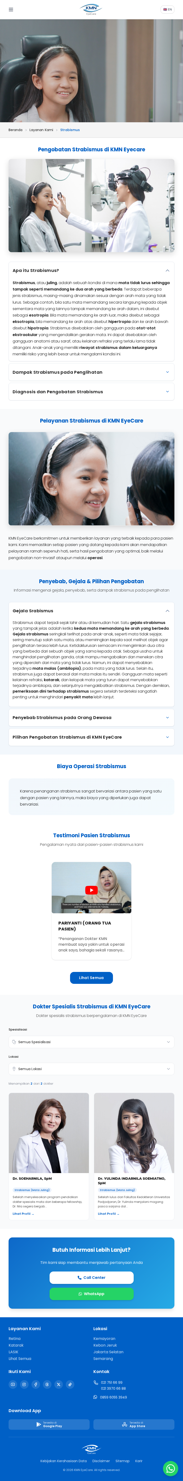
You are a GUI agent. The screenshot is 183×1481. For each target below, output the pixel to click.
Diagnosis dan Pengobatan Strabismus (58, 392)
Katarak (16, 1345)
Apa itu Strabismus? (36, 270)
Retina (14, 1338)
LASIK (13, 1352)
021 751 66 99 (111, 1382)
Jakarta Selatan (108, 1352)
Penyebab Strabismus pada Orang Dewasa (62, 717)
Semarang (103, 1358)
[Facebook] (35, 1384)
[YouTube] (13, 1384)
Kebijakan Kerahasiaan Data (64, 1461)
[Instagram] (24, 1384)
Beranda (15, 130)
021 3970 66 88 (113, 1388)
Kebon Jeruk (105, 1345)
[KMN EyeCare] (91, 9)
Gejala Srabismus (33, 611)
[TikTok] (70, 1384)
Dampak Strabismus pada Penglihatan (57, 372)
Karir (138, 1461)
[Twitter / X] (58, 1384)
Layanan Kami (41, 130)
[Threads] (47, 1384)
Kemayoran (104, 1338)
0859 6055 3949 (113, 1397)
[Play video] (91, 890)
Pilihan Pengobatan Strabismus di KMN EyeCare (67, 737)
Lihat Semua (91, 977)
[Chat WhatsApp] (170, 1468)
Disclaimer (101, 1461)
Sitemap (123, 1461)
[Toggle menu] (15, 9)
